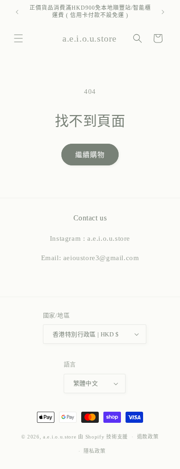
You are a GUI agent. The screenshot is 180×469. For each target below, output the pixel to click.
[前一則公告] (17, 12)
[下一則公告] (163, 12)
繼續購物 (90, 154)
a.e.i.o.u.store (60, 436)
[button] (18, 38)
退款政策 (148, 436)
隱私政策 (94, 451)
